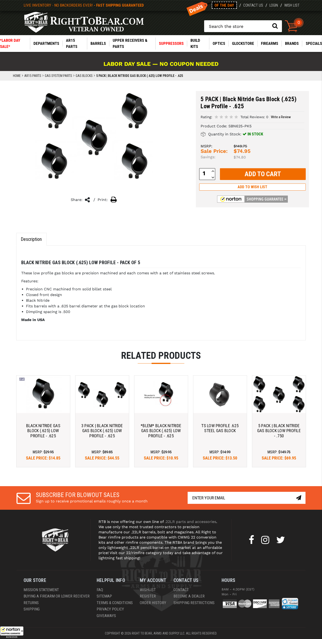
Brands (292, 43)
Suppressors (171, 43)
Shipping (32, 609)
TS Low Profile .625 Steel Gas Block (220, 428)
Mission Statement (41, 589)
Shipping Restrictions (194, 602)
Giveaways (106, 615)
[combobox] (243, 26)
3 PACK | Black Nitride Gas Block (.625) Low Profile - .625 (102, 430)
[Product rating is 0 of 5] (226, 116)
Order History (153, 602)
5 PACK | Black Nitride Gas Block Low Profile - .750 (279, 430)
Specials (314, 43)
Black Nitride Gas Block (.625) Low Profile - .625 (43, 430)
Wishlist (148, 589)
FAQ (100, 589)
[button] (12, 632)
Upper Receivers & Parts (130, 43)
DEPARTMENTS (46, 43)
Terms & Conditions (115, 602)
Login (273, 5)
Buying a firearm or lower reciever (57, 596)
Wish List (292, 5)
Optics (219, 43)
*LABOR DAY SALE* (10, 43)
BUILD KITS (195, 43)
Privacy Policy (110, 609)
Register (148, 596)
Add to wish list (252, 187)
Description (31, 239)
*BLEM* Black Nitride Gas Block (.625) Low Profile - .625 (161, 430)
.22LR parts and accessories (190, 521)
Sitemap (104, 596)
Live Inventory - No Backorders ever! (84, 5)
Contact (181, 589)
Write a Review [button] (281, 117)
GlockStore (243, 43)
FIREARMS (269, 43)
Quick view (43, 394)
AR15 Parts (71, 43)
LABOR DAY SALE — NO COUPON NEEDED (161, 64)
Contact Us (253, 5)
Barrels (98, 43)
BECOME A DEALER (189, 596)
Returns (31, 602)
